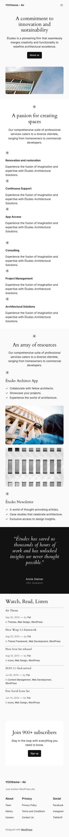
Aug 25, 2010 (12, 636)
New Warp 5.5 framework (20, 629)
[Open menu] (62, 5)
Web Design (23, 622)
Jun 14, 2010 (12, 697)
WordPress (37, 622)
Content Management (19, 679)
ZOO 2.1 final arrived (18, 668)
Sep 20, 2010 (12, 617)
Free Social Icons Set (17, 691)
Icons (10, 660)
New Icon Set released (18, 649)
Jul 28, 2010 (11, 675)
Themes (12, 622)
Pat (29, 617)
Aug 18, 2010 (12, 655)
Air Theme (11, 610)
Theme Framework (17, 641)
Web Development (38, 641)
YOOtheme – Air (14, 5)
